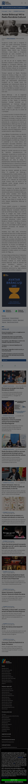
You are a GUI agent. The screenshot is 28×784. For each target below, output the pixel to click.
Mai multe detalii (20, 757)
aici (14, 763)
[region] (14, 766)
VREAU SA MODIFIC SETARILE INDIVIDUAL (14, 781)
